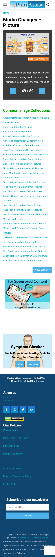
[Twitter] (23, 409)
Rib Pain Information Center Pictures (21, 242)
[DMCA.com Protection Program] (13, 419)
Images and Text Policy (16, 438)
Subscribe (27, 516)
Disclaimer (35, 538)
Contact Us (8, 400)
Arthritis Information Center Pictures (22, 145)
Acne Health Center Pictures (17, 127)
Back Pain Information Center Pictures (22, 150)
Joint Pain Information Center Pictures (22, 205)
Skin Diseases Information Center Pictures (24, 251)
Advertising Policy (12, 468)
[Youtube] (31, 409)
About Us (7, 397)
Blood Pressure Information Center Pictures (25, 154)
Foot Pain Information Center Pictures (22, 186)
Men (20, 364)
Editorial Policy (11, 445)
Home (6, 13)
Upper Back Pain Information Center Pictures (26, 255)
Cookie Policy (10, 484)
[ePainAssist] (27, 4)
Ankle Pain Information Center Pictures (23, 140)
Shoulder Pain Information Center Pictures (24, 246)
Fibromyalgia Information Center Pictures (24, 182)
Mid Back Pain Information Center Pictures (24, 223)
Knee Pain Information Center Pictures (22, 209)
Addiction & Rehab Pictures (17, 131)
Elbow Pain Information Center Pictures (23, 168)
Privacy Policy (10, 430)
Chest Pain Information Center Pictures (23, 159)
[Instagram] (14, 409)
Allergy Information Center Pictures (21, 136)
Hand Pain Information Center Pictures (22, 191)
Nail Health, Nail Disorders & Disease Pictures (26, 237)
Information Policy (13, 453)
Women (33, 364)
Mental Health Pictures (14, 219)
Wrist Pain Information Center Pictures (23, 260)
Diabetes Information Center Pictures (22, 163)
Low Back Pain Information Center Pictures (25, 214)
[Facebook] (6, 409)
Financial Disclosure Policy (17, 476)
